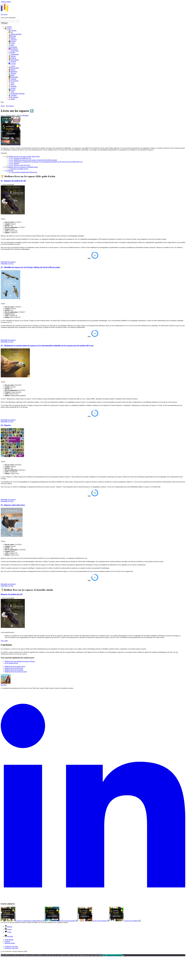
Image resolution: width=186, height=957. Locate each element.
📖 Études (12, 52)
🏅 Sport (11, 82)
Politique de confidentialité (114, 955)
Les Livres (4, 14)
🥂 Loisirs (12, 66)
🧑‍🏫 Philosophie (13, 77)
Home (3, 106)
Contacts (7, 941)
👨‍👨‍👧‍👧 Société (12, 90)
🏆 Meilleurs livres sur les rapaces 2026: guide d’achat (22, 156)
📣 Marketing (13, 71)
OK (104, 955)
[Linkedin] (93, 900)
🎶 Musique (12, 73)
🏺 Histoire (12, 38)
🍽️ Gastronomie (14, 50)
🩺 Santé (11, 84)
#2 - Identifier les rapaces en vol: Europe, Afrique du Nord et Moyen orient (33, 160)
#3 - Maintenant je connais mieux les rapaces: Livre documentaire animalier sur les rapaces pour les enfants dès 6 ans (45, 161)
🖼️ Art (11, 32)
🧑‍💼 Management (14, 68)
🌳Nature (12, 75)
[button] (1, 953)
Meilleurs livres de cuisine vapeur (15, 666)
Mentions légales (10, 943)
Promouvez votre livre (11, 948)
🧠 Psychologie (13, 81)
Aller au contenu (6, 1)
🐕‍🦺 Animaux (12, 30)
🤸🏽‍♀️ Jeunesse (12, 61)
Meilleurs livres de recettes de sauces (16, 671)
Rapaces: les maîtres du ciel (18, 169)
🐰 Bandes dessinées (15, 34)
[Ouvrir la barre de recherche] (2, 102)
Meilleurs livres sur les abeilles (14, 670)
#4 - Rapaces (14, 163)
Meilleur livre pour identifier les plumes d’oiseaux (20, 661)
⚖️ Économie (13, 47)
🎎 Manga (12, 70)
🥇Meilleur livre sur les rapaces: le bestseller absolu (21, 167)
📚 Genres (8, 28)
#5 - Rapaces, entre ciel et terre (19, 165)
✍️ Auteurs (8, 26)
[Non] (123, 955)
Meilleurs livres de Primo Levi (14, 668)
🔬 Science (12, 88)
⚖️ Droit (11, 45)
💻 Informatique (14, 60)
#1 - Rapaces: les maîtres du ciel (20, 158)
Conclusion (9, 170)
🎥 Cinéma (12, 41)
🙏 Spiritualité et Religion (17, 93)
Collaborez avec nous (11, 946)
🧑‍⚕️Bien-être (12, 36)
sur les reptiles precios (11, 663)
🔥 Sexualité (12, 86)
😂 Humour (12, 58)
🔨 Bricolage (13, 39)
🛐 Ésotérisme (13, 49)
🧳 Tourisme (13, 95)
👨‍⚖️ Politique (12, 79)
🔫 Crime (12, 43)
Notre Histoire (9, 939)
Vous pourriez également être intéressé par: (23, 172)
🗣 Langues (12, 63)
